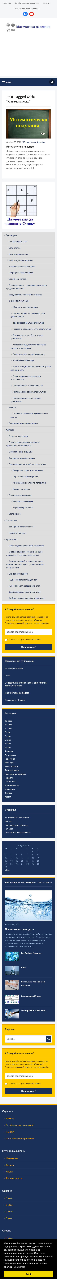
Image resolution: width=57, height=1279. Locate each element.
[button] (6, 82)
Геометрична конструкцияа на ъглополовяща (26, 378)
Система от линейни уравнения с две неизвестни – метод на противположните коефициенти (25, 564)
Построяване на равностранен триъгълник (26, 400)
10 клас (26, 142)
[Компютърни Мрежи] (12, 999)
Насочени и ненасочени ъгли (22, 267)
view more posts (45, 882)
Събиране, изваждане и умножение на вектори (29, 415)
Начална (7, 3)
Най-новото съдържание (16, 825)
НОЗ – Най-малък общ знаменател (24, 586)
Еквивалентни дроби (18, 574)
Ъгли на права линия (18, 254)
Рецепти (9, 778)
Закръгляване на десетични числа (25, 592)
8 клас (8, 744)
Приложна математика (15, 774)
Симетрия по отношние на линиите (29, 354)
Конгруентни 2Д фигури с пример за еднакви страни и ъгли (28, 346)
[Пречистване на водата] (28, 905)
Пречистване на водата (17, 693)
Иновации (9, 763)
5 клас (8, 732)
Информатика (11, 766)
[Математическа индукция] (28, 124)
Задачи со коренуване (23, 501)
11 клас (8, 725)
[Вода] (12, 970)
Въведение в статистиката (21, 527)
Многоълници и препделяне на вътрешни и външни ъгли (31, 368)
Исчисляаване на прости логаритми (29, 483)
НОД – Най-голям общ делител (23, 580)
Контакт (47, 3)
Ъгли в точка (14, 248)
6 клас (8, 736)
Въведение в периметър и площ (23, 423)
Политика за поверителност (26, 8)
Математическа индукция (21, 452)
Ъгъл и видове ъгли (18, 242)
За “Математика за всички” (17, 817)
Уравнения (11, 539)
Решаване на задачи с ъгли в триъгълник (32, 329)
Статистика (11, 520)
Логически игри (12, 770)
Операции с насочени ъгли (21, 273)
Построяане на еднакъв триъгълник (29, 392)
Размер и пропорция (18, 436)
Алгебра (10, 430)
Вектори (12, 407)
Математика (12, 1158)
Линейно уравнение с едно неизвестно (26, 546)
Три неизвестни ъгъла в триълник (28, 323)
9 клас (33, 142)
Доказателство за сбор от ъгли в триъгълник (27, 337)
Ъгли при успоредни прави (21, 260)
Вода (23, 967)
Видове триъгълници (18, 301)
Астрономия (10, 755)
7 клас (8, 740)
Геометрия (11, 235)
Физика (8, 793)
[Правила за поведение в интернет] (12, 985)
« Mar (7, 870)
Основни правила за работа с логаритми (27, 464)
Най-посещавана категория (20, 882)
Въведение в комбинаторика (22, 458)
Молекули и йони (14, 668)
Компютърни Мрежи (31, 996)
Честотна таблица (17, 533)
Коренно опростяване (23, 508)
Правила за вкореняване (20, 495)
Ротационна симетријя (23, 360)
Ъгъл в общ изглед (17, 279)
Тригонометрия (12, 785)
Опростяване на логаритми (25, 477)
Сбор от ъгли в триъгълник (25, 307)
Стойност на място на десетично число (27, 598)
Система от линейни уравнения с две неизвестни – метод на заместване (24, 553)
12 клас (8, 728)
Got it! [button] (29, 1274)
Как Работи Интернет (31, 953)
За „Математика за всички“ (27, 3)
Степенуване (15, 514)
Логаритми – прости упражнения (28, 470)
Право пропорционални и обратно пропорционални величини (23, 444)
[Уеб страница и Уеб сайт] (12, 1014)
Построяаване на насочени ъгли (28, 386)
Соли (7, 675)
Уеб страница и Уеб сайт (33, 1010)
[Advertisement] (28, 57)
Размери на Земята (15, 700)
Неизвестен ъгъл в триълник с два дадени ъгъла (28, 315)
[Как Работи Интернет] (12, 956)
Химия (8, 797)
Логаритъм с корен (21, 489)
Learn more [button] (19, 1267)
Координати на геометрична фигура (25, 295)
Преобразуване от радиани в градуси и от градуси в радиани (26, 287)
